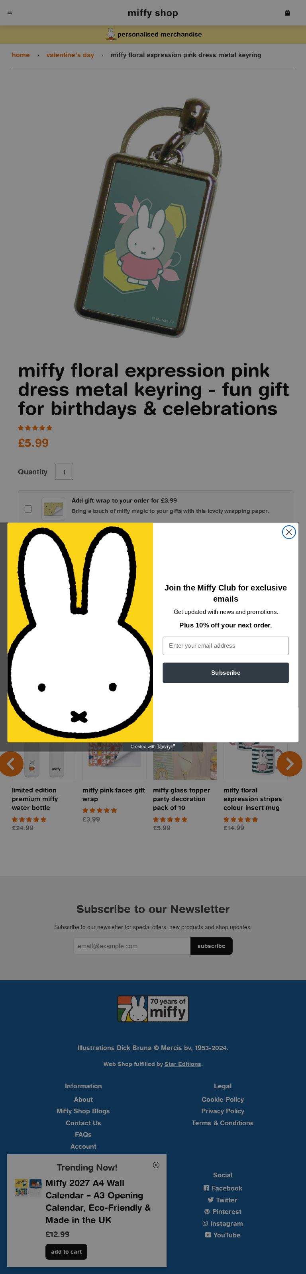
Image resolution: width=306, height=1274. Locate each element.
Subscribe (225, 672)
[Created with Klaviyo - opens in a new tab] (153, 746)
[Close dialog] (289, 532)
